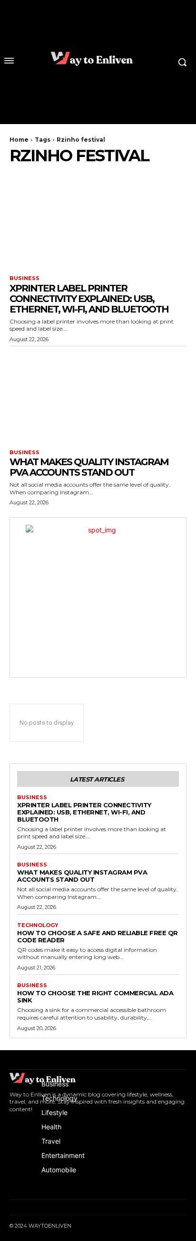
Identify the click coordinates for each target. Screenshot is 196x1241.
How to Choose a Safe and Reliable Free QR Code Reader (97, 936)
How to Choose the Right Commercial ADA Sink (95, 996)
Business (24, 278)
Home (19, 139)
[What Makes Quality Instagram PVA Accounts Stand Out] (98, 395)
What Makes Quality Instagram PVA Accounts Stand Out (89, 467)
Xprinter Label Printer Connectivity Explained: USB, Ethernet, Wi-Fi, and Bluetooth (89, 298)
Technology (38, 925)
